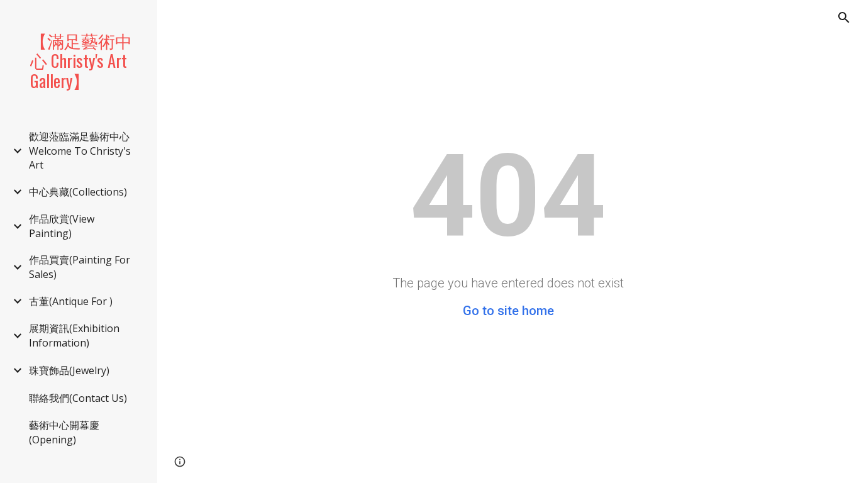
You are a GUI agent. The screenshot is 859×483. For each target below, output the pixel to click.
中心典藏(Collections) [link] (78, 192)
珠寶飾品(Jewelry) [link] (69, 370)
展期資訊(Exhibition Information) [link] (74, 335)
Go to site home (508, 310)
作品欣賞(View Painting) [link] (61, 226)
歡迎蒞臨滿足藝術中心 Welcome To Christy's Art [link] (80, 151)
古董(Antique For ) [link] (71, 301)
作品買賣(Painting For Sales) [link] (79, 267)
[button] (844, 18)
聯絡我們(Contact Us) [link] (78, 398)
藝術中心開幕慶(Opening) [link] (64, 432)
